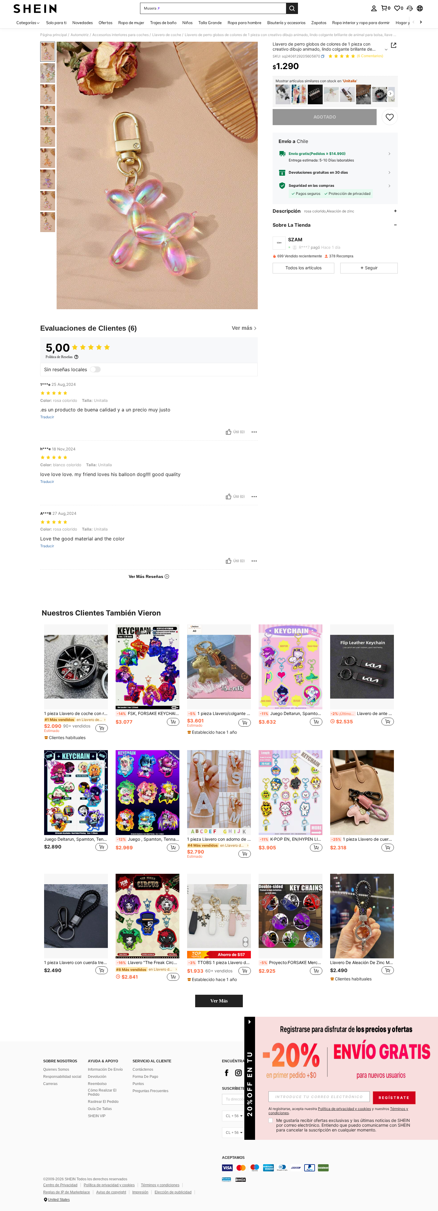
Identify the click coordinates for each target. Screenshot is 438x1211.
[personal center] (374, 8)
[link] (385, 8)
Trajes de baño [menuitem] (163, 22)
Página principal (53, 35)
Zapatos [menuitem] (318, 22)
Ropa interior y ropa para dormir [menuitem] (361, 22)
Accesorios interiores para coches (120, 35)
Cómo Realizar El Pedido (102, 1092)
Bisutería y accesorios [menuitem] (286, 22)
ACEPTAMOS (233, 1158)
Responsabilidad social (62, 1077)
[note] (65, 738)
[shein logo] (35, 8)
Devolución (97, 1077)
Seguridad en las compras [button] (311, 186)
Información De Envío (105, 1069)
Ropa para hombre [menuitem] (244, 22)
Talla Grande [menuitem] (210, 22)
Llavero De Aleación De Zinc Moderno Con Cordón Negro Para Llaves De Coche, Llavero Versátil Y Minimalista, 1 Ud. (362, 962)
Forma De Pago (145, 1077)
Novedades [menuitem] (82, 22)
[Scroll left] (413, 22)
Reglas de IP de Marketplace (66, 1192)
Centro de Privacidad (60, 1185)
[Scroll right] (421, 22)
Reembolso (97, 1084)
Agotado (324, 116)
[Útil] (228, 432)
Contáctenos (143, 1069)
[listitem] (283, 95)
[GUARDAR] (390, 117)
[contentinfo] (311, 1167)
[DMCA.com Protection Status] (240, 1179)
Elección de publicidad (173, 1192)
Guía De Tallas (100, 1109)
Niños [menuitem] (187, 22)
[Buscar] (292, 8)
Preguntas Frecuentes (150, 1091)
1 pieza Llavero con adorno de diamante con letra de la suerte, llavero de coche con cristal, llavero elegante (219, 839)
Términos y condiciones (160, 1185)
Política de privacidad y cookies (109, 1185)
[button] (409, 8)
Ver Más (219, 1000)
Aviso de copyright (111, 1192)
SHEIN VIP (96, 1116)
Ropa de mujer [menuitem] (131, 22)
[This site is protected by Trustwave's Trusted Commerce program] (226, 1179)
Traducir (47, 417)
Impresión (140, 1192)
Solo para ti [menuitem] (56, 22)
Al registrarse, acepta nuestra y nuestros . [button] (338, 1111)
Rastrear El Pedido (103, 1102)
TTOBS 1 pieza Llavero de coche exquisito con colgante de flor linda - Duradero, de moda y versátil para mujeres (219, 962)
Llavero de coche (166, 35)
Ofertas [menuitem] (105, 22)
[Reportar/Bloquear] (254, 432)
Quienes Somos (56, 1069)
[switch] (95, 369)
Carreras (50, 1084)
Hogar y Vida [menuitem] (407, 22)
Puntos (138, 1084)
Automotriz (80, 35)
